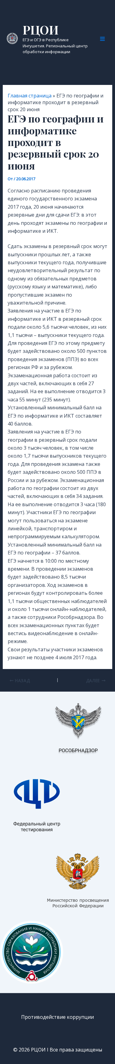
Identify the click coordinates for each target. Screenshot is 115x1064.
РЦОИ (41, 30)
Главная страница (30, 95)
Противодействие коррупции (57, 1017)
